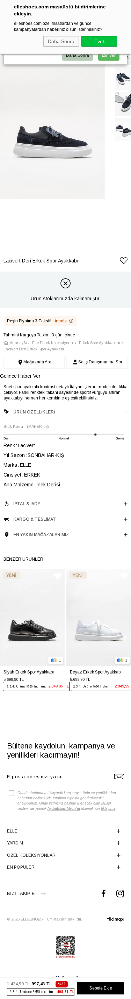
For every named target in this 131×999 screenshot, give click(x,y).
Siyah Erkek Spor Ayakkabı (28, 672)
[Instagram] (120, 893)
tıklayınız (108, 808)
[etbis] (65, 947)
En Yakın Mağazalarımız (41, 534)
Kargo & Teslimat (34, 519)
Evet (99, 41)
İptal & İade (26, 503)
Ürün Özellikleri (34, 412)
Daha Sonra (61, 41)
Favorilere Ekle (57, 576)
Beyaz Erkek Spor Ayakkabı (96, 672)
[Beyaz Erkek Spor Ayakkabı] (98, 617)
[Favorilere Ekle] (124, 262)
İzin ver (109, 55)
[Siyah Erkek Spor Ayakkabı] (32, 617)
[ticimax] (115, 919)
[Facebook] (103, 893)
